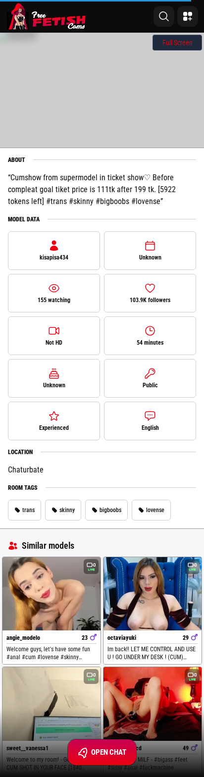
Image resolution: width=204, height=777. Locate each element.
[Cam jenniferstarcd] (152, 704)
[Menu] (187, 16)
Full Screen (177, 43)
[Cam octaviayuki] (152, 594)
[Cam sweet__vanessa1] (51, 704)
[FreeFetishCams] (46, 16)
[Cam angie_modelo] (51, 594)
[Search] (163, 16)
